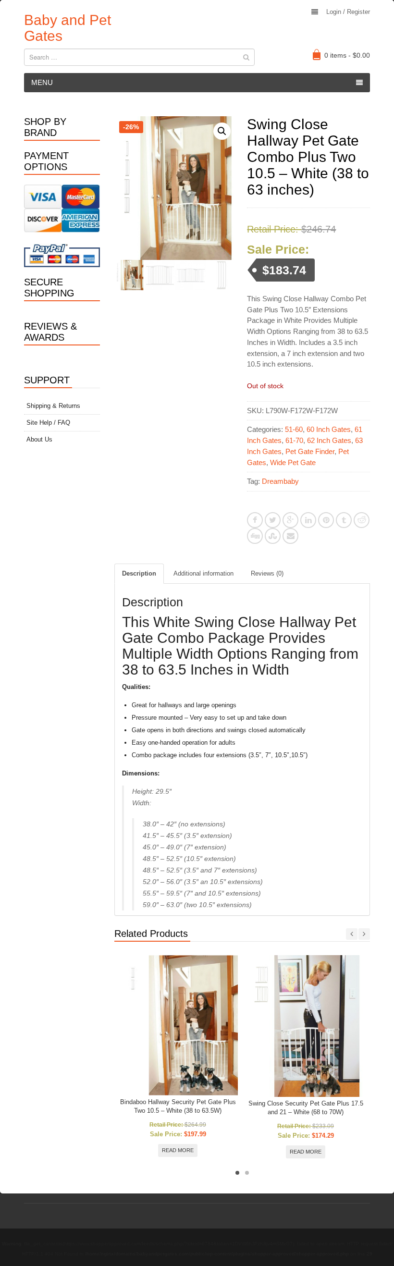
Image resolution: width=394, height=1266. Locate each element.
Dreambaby (280, 481)
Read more (178, 1150)
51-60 (294, 429)
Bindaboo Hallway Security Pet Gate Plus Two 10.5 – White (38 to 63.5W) (178, 1106)
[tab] (139, 574)
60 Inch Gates (329, 429)
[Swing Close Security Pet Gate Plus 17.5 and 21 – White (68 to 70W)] (306, 1026)
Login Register (348, 11)
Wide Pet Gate (293, 462)
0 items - (347, 55)
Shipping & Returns (53, 405)
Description (139, 573)
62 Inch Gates (329, 440)
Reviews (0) (267, 573)
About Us (39, 439)
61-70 (294, 440)
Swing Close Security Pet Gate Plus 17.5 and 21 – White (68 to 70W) (305, 1108)
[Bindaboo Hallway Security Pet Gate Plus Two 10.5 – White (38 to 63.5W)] (178, 1025)
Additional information (203, 573)
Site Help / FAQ (48, 422)
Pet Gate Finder (309, 451)
